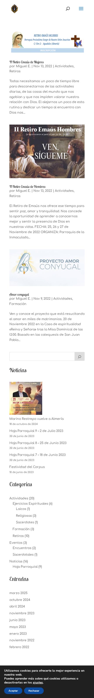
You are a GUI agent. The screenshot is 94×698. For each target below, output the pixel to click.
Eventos (16, 542)
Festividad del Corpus (27, 467)
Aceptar (13, 691)
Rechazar (33, 691)
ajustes (38, 683)
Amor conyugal (19, 294)
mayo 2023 (17, 627)
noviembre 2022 (21, 640)
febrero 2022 (19, 647)
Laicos (21, 509)
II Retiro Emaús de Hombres (27, 186)
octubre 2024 (19, 600)
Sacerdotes (25, 522)
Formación (17, 304)
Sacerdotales (23, 554)
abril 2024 (17, 606)
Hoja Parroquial (25, 566)
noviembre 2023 (21, 613)
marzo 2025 (18, 593)
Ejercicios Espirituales (30, 503)
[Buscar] (80, 356)
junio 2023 (17, 620)
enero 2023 (18, 633)
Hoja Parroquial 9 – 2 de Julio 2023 (36, 431)
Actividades (64, 66)
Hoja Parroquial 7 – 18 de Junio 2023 (37, 455)
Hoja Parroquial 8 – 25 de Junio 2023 (37, 443)
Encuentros (22, 548)
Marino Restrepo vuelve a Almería (36, 419)
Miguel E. (23, 66)
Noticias (16, 561)
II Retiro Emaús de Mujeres (26, 62)
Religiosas (24, 515)
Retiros (15, 71)
